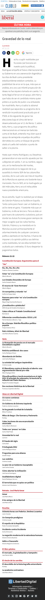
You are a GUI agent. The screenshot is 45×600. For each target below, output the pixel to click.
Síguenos (29, 53)
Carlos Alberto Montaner (18, 424)
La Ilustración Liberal (14, 11)
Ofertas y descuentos (32, 11)
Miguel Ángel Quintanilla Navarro (19, 300)
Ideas (2, 11)
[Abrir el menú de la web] (3, 6)
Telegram (32, 596)
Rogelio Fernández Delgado (22, 379)
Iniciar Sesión (36, 6)
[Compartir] (4, 53)
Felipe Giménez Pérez (19, 325)
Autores (31, 590)
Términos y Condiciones (17, 588)
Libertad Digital (22, 582)
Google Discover (24, 596)
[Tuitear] (8, 53)
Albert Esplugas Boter (22, 371)
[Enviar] (13, 53)
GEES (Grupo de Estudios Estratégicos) (13, 307)
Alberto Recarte (18, 345)
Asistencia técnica (18, 590)
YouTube (20, 596)
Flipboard (28, 596)
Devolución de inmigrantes (30, 1)
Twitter (12, 596)
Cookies (33, 588)
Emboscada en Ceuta (15, 1)
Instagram (16, 596)
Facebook (8, 596)
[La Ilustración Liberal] (11, 6)
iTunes (35, 596)
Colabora (25, 6)
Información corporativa (22, 586)
